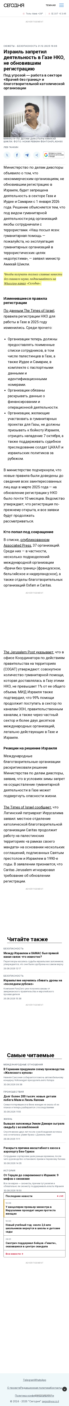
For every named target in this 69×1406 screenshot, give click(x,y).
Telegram (28, 1379)
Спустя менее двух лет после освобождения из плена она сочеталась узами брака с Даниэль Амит (33, 1133)
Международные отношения (23, 1064)
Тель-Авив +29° (34, 13)
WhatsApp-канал (15, 283)
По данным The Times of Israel (29, 310)
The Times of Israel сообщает (27, 807)
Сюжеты (9, 46)
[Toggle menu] (61, 5)
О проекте (13, 1387)
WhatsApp (40, 1379)
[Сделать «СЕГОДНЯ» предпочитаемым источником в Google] (53, 155)
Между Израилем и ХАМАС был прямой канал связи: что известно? (31, 955)
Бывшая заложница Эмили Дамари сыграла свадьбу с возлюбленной (34, 1125)
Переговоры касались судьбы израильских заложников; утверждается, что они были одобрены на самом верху (34, 963)
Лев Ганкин (11, 147)
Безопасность (14, 948)
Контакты (56, 1387)
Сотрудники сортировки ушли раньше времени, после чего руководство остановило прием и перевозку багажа (34, 1157)
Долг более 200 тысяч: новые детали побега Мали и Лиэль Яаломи (30, 1098)
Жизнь (8, 1119)
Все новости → (14, 1253)
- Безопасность (26, 46)
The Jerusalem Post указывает (28, 652)
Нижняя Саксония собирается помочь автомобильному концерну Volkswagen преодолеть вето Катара (33, 1079)
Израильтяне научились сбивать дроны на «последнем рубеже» (33, 982)
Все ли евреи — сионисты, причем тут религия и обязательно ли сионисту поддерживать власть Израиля (34, 1185)
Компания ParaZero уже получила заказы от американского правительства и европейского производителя (29, 991)
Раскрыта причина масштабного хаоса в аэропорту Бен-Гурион (32, 1149)
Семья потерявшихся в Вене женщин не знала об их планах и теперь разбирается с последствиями (31, 1106)
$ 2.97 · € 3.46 (58, 13)
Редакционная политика (35, 1387)
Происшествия (14, 1091)
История (9, 1170)
